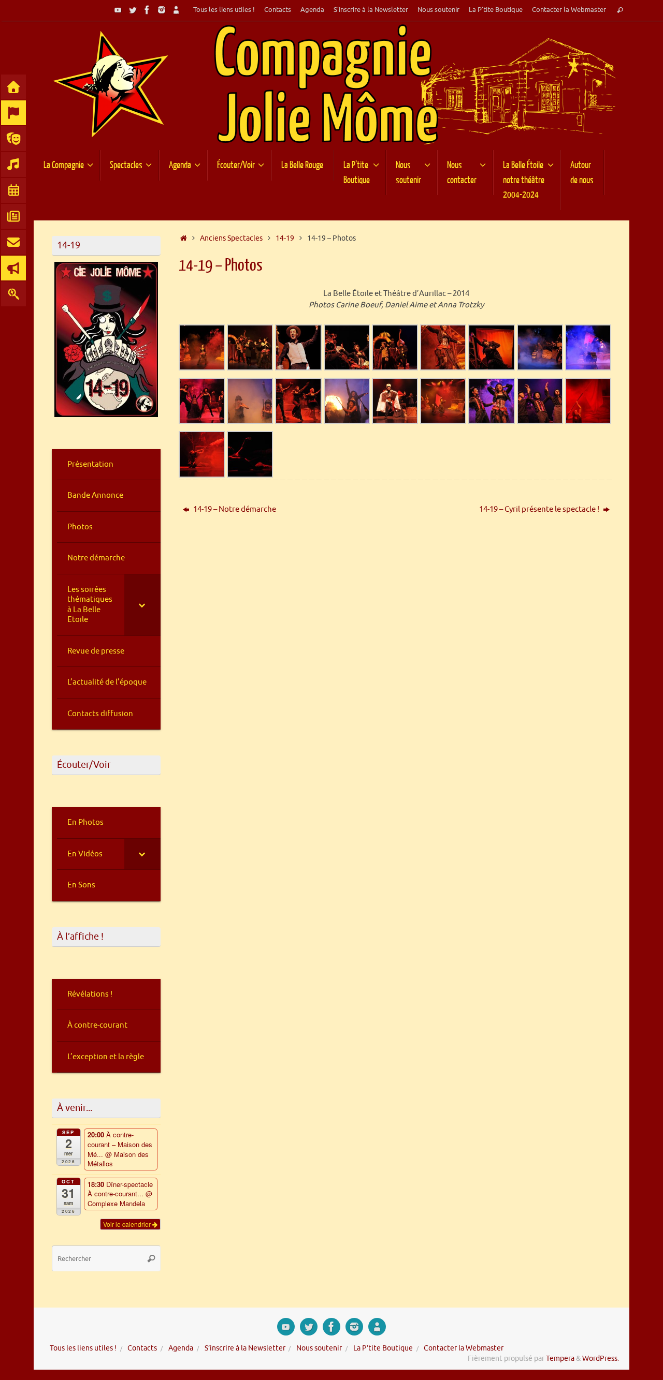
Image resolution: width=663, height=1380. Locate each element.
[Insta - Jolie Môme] (161, 10)
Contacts (277, 10)
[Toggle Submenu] (142, 604)
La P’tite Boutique (496, 10)
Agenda (312, 10)
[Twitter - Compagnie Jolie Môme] (132, 10)
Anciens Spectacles (231, 238)
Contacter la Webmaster (569, 10)
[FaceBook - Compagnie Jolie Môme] (147, 10)
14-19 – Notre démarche (234, 509)
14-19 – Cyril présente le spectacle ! (540, 509)
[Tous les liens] (176, 10)
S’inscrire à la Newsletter (371, 10)
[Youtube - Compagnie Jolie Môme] (118, 10)
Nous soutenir (438, 10)
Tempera (560, 1358)
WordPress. (600, 1358)
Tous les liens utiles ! (224, 10)
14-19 (285, 238)
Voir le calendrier (127, 1224)
